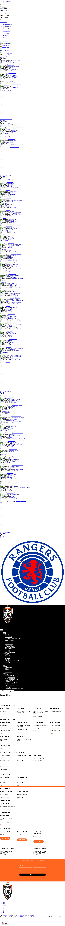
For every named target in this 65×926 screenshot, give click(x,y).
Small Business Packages (10, 647)
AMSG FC (8, 190)
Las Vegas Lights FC (13, 69)
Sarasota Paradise (11, 139)
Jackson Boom (10, 257)
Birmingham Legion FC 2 (16, 200)
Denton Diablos (10, 227)
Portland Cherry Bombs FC (17, 469)
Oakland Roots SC (12, 77)
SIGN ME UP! (32, 874)
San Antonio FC (11, 85)
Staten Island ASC (12, 335)
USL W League (4, 17)
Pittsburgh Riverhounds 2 (16, 302)
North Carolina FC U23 (15, 293)
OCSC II (7, 661)
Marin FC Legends (12, 277)
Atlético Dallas (10, 90)
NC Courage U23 (11, 456)
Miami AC (3, 282)
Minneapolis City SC (13, 285)
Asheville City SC (12, 194)
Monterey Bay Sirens (6, 453)
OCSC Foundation (9, 675)
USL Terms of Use (10, 915)
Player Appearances (9, 687)
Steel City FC (9, 336)
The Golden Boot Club (9, 646)
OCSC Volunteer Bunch (10, 683)
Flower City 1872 (11, 431)
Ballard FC (7, 196)
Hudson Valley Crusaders (16, 435)
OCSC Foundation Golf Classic (11, 679)
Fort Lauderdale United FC (7, 50)
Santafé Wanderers (12, 323)
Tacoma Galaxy (10, 493)
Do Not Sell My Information (28, 915)
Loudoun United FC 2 (6, 271)
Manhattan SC (10, 276)
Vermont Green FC (12, 349)
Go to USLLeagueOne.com (5, 175)
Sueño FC (7, 337)
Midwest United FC (13, 284)
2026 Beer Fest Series (9, 640)
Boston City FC (10, 204)
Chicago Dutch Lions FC (16, 214)
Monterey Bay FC (12, 75)
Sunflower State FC (13, 339)
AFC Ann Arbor (11, 183)
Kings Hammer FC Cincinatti (19, 438)
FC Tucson (7, 240)
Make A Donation (11, 677)
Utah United (8, 347)
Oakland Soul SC (11, 461)
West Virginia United (13, 358)
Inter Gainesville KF (13, 255)
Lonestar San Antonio (14, 443)
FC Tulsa (6, 88)
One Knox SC (10, 132)
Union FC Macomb (13, 345)
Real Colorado (10, 309)
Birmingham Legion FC (15, 60)
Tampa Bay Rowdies (13, 87)
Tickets (4, 633)
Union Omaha (9, 141)
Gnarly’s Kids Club (9, 680)
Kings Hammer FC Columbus (19, 259)
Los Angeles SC (11, 445)
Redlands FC (9, 310)
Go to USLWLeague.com (5, 532)
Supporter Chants (11, 663)
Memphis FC (4, 280)
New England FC (11, 290)
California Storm (11, 408)
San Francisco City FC (14, 319)
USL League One (4, 13)
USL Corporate (3, 22)
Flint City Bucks (11, 243)
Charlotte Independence (15, 125)
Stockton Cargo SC (13, 491)
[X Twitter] (2, 57)
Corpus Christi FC (12, 128)
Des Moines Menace (13, 228)
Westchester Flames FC (15, 359)
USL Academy (4, 19)
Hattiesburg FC (10, 247)
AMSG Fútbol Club (13, 400)
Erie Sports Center (12, 234)
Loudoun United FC (13, 71)
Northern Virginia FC (14, 295)
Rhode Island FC (11, 82)
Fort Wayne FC (10, 129)
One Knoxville (10, 462)
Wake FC (3, 354)
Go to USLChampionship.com (6, 119)
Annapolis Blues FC (13, 191)
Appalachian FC (11, 192)
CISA (4, 218)
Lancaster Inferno (11, 441)
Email (1, 733)
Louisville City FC (12, 73)
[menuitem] (2, 691)
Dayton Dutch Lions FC (16, 224)
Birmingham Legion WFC (17, 405)
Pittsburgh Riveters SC (14, 466)
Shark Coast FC (10, 325)
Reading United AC (13, 307)
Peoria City (8, 301)
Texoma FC (8, 341)
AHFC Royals (10, 184)
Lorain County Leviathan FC (18, 269)
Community (5, 674)
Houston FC (8, 252)
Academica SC (10, 182)
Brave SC (7, 205)
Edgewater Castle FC (14, 232)
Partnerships (5, 673)
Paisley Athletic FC (13, 463)
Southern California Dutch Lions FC (23, 487)
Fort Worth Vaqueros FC (16, 245)
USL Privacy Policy (18, 915)
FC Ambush (8, 235)
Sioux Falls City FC (13, 482)
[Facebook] (0, 57)
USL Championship (5, 10)
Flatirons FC (8, 241)
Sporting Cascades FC (14, 147)
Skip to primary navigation (8, 2)
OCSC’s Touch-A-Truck (10, 639)
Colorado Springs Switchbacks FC (22, 63)
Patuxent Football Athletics (17, 300)
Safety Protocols (8, 672)
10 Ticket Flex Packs (9, 644)
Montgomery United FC (15, 287)
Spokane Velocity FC (14, 140)
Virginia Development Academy (20, 501)
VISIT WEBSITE (5, 838)
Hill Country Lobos (13, 251)
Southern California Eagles (17, 328)
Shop (4, 665)
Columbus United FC (14, 221)
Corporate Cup (8, 681)
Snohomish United (12, 326)
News (4, 649)
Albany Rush (9, 186)
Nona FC (7, 292)
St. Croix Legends (12, 333)
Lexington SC (9, 51)
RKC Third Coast (11, 314)
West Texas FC (10, 357)
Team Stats (7, 659)
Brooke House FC (12, 207)
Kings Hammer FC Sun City (18, 439)
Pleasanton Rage (11, 467)
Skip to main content (7, 1)
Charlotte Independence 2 (16, 212)
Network (9, 6)
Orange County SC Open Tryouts (12, 660)
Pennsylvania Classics (14, 299)
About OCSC (5, 653)
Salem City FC (10, 317)
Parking (6, 668)
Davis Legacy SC (11, 223)
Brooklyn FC (9, 43)
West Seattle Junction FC (16, 356)
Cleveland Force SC (13, 219)
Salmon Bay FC (10, 479)
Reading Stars (8, 686)
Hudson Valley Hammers (16, 254)
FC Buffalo (8, 236)
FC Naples (7, 133)
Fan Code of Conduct (9, 671)
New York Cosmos (12, 135)
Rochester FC (9, 315)
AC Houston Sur (11, 180)
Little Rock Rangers (13, 266)
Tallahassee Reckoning (14, 494)
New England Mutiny (14, 457)
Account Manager (8, 648)
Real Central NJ (10, 308)
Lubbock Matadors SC (14, 275)
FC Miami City (10, 237)
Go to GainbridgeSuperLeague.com (7, 56)
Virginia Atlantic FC (13, 498)
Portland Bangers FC (13, 303)
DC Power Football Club (7, 48)
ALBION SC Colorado (15, 187)
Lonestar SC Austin (13, 442)
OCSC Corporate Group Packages (14, 638)
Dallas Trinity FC (5, 47)
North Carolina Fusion (14, 459)
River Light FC (10, 312)
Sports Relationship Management (24, 916)
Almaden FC (8, 188)
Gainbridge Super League (6, 8)
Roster (6, 654)
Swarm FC (7, 330)
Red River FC (9, 311)
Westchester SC (10, 142)
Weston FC (8, 362)
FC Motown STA (11, 238)
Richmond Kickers (12, 137)
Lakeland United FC (13, 260)
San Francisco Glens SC (16, 320)
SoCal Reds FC (10, 485)
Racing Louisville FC (14, 470)
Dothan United (10, 229)
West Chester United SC (16, 355)
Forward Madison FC (14, 130)
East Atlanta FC (10, 231)
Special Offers (8, 635)
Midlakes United (11, 283)
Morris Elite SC (10, 289)
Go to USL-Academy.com (5, 536)
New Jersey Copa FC (14, 291)
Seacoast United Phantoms (17, 324)
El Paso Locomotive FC (15, 66)
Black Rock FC (10, 201)
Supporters (7, 662)
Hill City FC (8, 250)
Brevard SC (8, 206)
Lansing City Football (14, 262)
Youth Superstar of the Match (11, 682)
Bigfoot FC (8, 199)
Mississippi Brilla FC (13, 286)
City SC (5, 216)
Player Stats (7, 658)
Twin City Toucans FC (14, 344)
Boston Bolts (4, 203)
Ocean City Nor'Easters (15, 298)
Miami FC (7, 74)
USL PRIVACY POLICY (40, 879)
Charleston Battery (12, 62)
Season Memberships (9, 642)
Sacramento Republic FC (16, 84)
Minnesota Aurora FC (14, 450)
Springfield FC (10, 332)
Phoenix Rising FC (12, 79)
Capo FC (6, 208)
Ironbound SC (9, 256)
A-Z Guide (7, 669)
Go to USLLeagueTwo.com (5, 391)
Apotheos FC (9, 193)
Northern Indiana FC (13, 294)
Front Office (7, 656)
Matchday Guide (8, 667)
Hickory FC (4, 249)
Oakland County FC (13, 296)
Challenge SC (9, 413)
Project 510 (8, 306)
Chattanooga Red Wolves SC (19, 127)
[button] (1, 630)
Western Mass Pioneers (15, 360)
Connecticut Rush (11, 222)
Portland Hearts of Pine (6, 136)
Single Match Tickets (9, 634)
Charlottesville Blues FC (16, 213)
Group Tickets (8, 637)
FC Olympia (8, 239)
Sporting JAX (9, 53)
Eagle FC (7, 230)
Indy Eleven (8, 68)
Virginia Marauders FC (6, 352)
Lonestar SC (8, 267)
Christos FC (8, 215)
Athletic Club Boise (13, 124)
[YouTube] (3, 120)
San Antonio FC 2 (12, 318)
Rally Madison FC (12, 471)
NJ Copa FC (8, 458)
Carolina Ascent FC (6, 45)
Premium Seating (8, 645)
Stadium (4, 666)
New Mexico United (13, 76)
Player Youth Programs (9, 685)
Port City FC (8, 304)
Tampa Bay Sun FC (6, 54)
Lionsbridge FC (10, 265)
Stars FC (6, 334)
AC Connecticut (11, 179)
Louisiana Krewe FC (13, 272)
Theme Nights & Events (10, 652)
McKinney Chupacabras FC (18, 278)
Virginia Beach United (14, 350)
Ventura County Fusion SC (17, 348)
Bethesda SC (8, 198)
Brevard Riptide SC (13, 406)
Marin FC (7, 447)
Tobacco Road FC (12, 342)
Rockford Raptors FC (14, 316)
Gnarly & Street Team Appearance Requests (14, 688)
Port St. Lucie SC (11, 145)
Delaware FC (9, 226)
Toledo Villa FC (10, 343)
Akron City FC (10, 185)
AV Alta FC (8, 123)
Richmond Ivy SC (12, 474)
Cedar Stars (8, 210)
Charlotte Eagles (11, 211)
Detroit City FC (10, 65)
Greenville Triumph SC (15, 131)
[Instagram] (3, 57)
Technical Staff (8, 655)
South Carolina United (14, 327)
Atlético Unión (10, 195)
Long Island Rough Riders (17, 268)
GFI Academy (9, 246)
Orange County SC (13, 78)
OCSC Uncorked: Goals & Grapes (12, 641)
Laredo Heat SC (11, 263)
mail (18, 745)
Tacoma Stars (9, 340)
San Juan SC (8, 322)
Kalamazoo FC (10, 258)
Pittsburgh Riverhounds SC (7, 81)
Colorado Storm (10, 220)
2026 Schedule (6, 650)
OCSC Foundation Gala (10, 678)
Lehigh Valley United (14, 264)
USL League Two (5, 15)
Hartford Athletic (11, 67)
